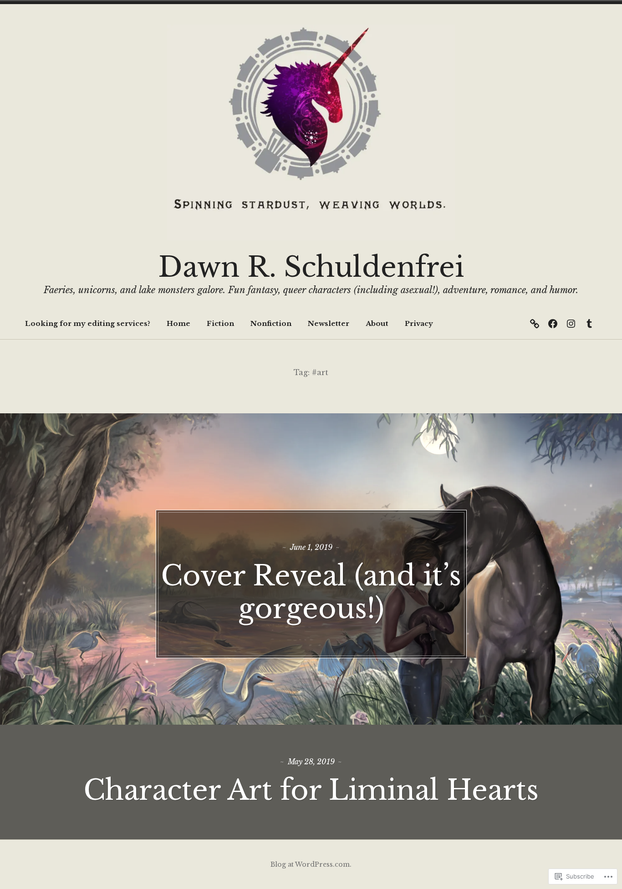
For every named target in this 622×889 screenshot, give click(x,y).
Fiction (220, 323)
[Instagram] (571, 323)
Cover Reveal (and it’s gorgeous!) (311, 592)
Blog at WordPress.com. (311, 864)
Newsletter (328, 323)
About (377, 323)
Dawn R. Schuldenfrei (311, 267)
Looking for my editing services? (87, 323)
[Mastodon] (534, 323)
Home (178, 323)
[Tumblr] (589, 323)
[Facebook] (553, 323)
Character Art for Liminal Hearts (311, 790)
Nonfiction (270, 323)
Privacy (419, 323)
